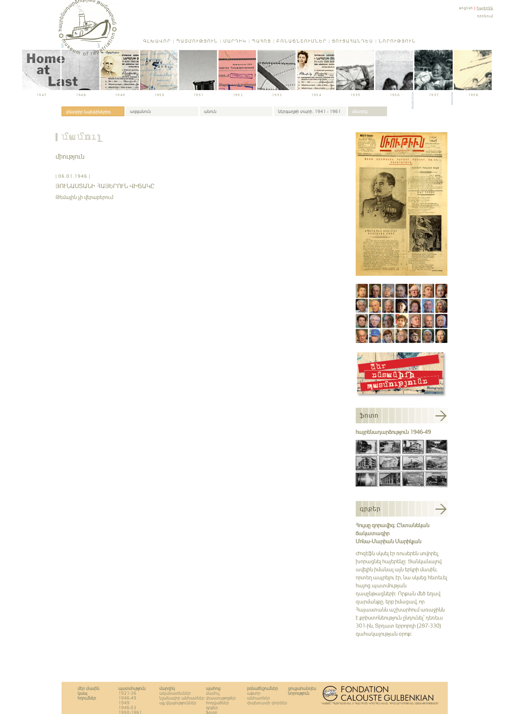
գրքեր (212, 707)
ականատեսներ (175, 693)
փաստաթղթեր (221, 698)
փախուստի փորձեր (267, 703)
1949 (124, 703)
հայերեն (485, 7)
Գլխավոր (157, 41)
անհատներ (258, 698)
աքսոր (253, 693)
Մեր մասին (88, 688)
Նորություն (397, 41)
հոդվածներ (217, 703)
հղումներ (87, 698)
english (466, 7)
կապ (82, 693)
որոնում (485, 15)
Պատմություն (197, 41)
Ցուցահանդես (352, 41)
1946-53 (127, 707)
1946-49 (127, 698)
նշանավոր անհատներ (181, 698)
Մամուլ (82, 138)
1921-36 (127, 693)
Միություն (70, 156)
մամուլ (212, 693)
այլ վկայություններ (177, 703)
